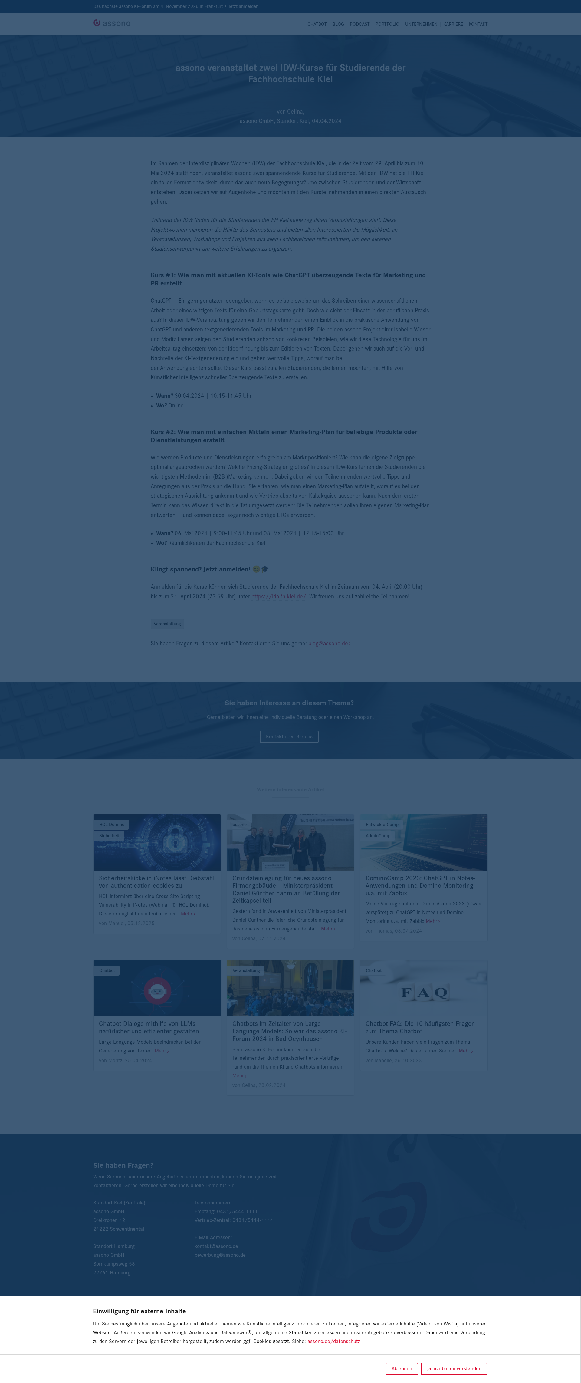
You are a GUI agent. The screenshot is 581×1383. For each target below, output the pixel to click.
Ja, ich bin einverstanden (454, 1368)
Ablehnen (402, 1368)
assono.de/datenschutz (333, 1341)
